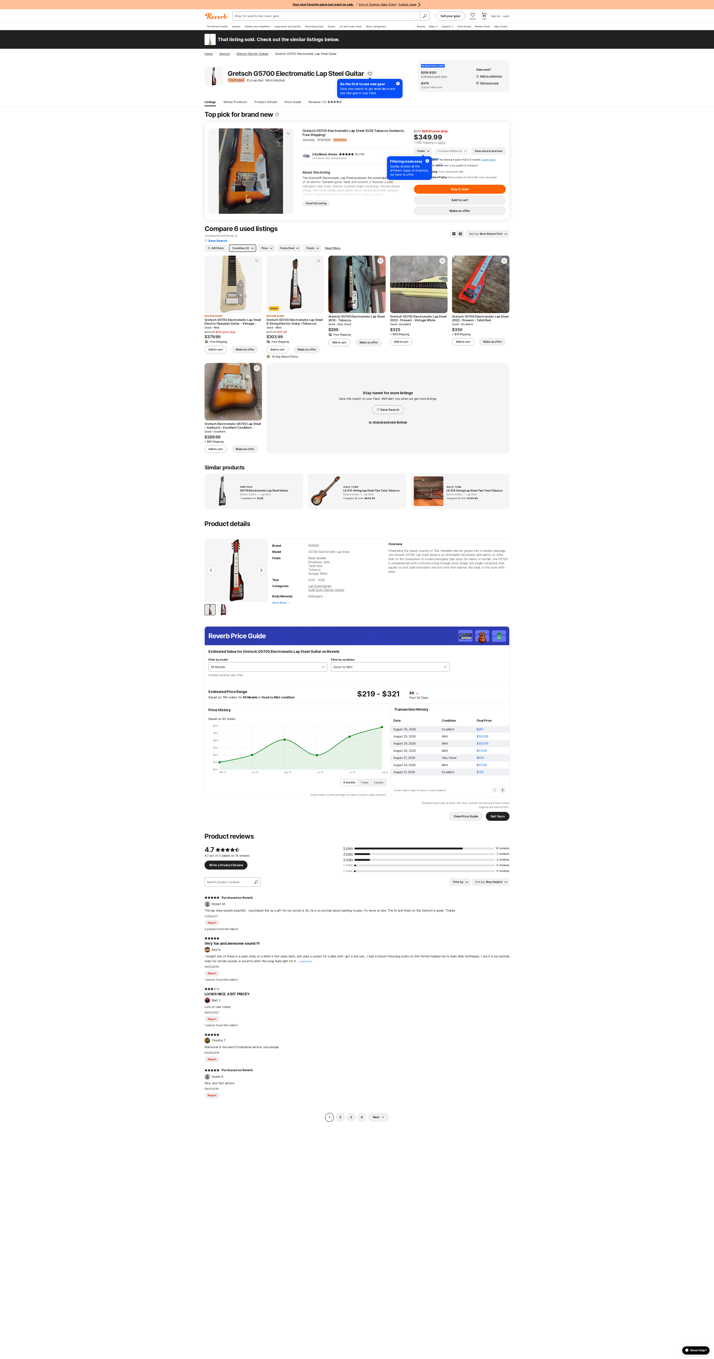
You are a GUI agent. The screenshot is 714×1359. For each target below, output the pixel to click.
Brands (421, 26)
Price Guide (293, 102)
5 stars (348, 848)
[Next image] (288, 171)
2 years (378, 782)
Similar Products (235, 102)
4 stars (348, 854)
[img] (346, 154)
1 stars (347, 871)
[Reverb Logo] (216, 16)
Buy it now (460, 189)
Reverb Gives (482, 26)
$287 (480, 729)
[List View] (460, 234)
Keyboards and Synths (288, 26)
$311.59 (482, 751)
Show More (279, 602)
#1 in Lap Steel (255, 80)
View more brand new (488, 151)
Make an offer (460, 211)
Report (212, 922)
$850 (480, 758)
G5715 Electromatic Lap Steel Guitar (264, 490)
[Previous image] (213, 171)
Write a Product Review (226, 865)
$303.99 (482, 736)
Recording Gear (314, 26)
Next (376, 1117)
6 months (349, 782)
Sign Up (495, 16)
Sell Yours (498, 816)
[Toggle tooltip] (277, 115)
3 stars (348, 859)
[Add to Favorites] (370, 73)
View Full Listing (316, 203)
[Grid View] (454, 234)
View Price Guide (466, 816)
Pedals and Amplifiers (257, 26)
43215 (441, 142)
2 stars (348, 865)
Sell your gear (450, 16)
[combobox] (264, 666)
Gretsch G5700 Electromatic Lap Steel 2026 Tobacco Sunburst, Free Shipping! (354, 133)
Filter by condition (343, 659)
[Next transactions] (503, 790)
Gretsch (313, 545)
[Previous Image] (211, 570)
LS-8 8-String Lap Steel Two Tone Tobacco (474, 490)
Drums (331, 26)
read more (306, 961)
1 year (365, 782)
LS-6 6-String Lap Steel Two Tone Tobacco (371, 490)
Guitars (236, 26)
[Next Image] (261, 570)
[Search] (424, 16)
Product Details (266, 102)
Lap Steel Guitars (319, 586)
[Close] (427, 161)
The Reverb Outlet (217, 26)
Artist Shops (464, 26)
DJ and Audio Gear (351, 26)
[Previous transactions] (495, 790)
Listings (210, 102)
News (432, 26)
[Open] (323, 667)
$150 (480, 772)
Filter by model (218, 659)
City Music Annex (324, 154)
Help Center (501, 26)
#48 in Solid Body (275, 80)
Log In (506, 16)
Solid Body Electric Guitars (326, 590)
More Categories (376, 26)
